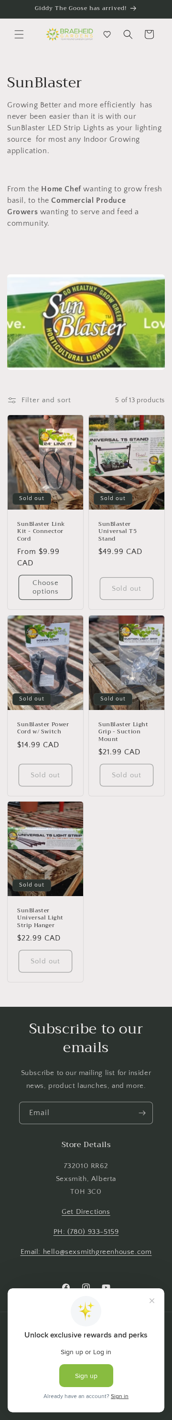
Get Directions (86, 1212)
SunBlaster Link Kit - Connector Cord (41, 532)
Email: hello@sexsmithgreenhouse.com (86, 1252)
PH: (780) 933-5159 (86, 1232)
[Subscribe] (141, 1113)
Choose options (45, 587)
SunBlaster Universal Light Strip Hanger (40, 918)
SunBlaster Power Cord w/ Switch (43, 727)
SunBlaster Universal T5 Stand (117, 532)
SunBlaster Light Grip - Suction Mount (123, 731)
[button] (19, 34)
